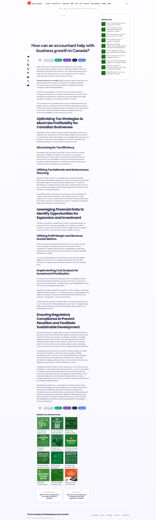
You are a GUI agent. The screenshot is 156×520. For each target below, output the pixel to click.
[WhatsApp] (26, 69)
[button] (127, 3)
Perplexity (67, 60)
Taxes (60, 8)
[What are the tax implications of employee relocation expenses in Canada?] (76, 495)
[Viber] (26, 65)
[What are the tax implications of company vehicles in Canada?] (49, 495)
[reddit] (26, 85)
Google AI (82, 60)
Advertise (125, 515)
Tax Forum (94, 515)
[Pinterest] (26, 73)
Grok (74, 60)
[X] (26, 61)
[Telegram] (26, 57)
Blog (65, 8)
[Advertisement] (63, 28)
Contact (117, 515)
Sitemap (109, 515)
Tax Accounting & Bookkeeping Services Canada (47, 514)
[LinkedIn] (26, 77)
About (102, 515)
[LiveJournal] (26, 81)
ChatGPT (58, 60)
